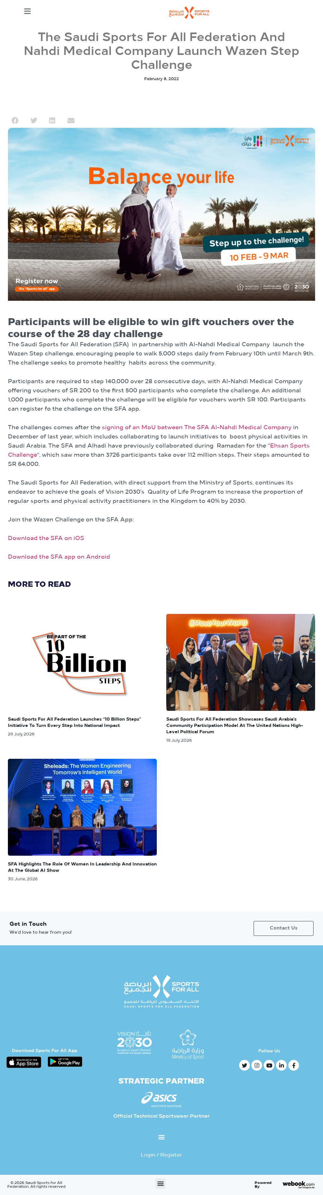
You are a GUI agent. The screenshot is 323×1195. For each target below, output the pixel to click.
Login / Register (161, 1155)
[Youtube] (269, 1065)
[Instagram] (256, 1065)
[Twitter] (244, 1065)
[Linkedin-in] (281, 1065)
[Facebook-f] (293, 1065)
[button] (15, 121)
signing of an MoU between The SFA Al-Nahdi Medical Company (196, 428)
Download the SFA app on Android (59, 557)
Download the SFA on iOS (46, 539)
